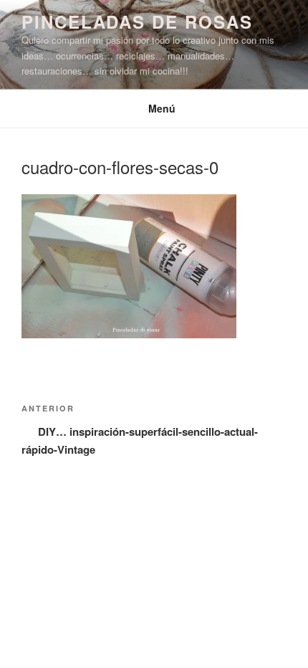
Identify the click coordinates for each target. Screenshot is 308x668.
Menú (161, 108)
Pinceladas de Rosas (136, 21)
